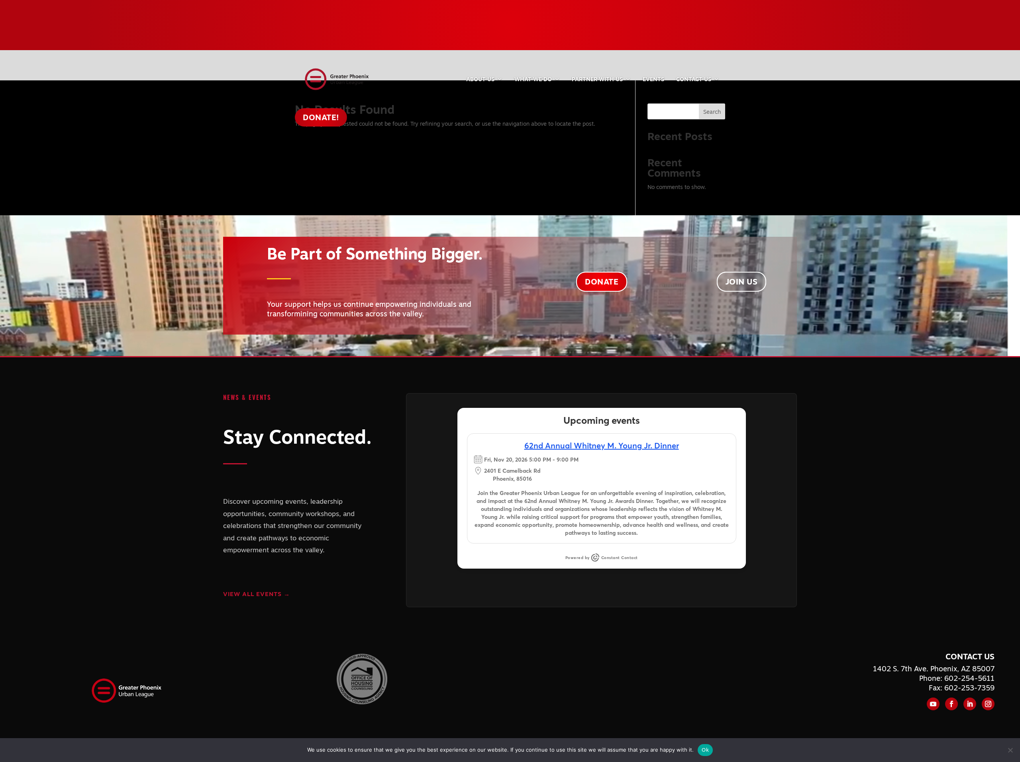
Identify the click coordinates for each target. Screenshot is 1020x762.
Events (653, 79)
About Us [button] (480, 79)
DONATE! (321, 117)
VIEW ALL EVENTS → (256, 594)
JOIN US (742, 281)
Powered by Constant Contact (601, 557)
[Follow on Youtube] (933, 704)
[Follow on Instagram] (988, 704)
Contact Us (693, 79)
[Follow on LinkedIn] (969, 704)
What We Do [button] (533, 79)
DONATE (601, 281)
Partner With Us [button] (597, 79)
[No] (1010, 750)
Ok (705, 749)
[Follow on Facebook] (951, 704)
